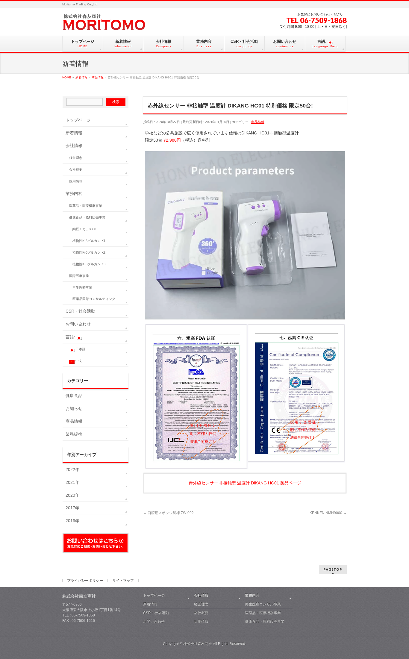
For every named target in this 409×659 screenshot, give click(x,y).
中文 (78, 361)
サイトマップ (123, 580)
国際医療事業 (79, 276)
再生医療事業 (82, 287)
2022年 (72, 469)
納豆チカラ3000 (84, 229)
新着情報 (74, 133)
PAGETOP (332, 569)
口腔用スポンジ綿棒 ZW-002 (168, 513)
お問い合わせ (78, 324)
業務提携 (74, 434)
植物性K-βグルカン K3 (88, 264)
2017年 (72, 507)
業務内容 (74, 193)
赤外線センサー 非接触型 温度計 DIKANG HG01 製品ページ (245, 483)
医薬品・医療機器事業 (85, 205)
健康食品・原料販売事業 (87, 217)
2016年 (72, 520)
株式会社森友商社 (197, 644)
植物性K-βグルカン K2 (88, 252)
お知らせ (74, 408)
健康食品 (74, 395)
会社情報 (74, 145)
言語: (71, 336)
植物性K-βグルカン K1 (88, 241)
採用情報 (75, 181)
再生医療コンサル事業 (263, 604)
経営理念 (75, 158)
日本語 (80, 349)
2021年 (72, 482)
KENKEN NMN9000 (328, 513)
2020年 (72, 495)
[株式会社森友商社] (122, 24)
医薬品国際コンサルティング (93, 299)
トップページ (78, 120)
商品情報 (257, 122)
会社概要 (75, 169)
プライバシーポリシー (85, 580)
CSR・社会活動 (80, 311)
